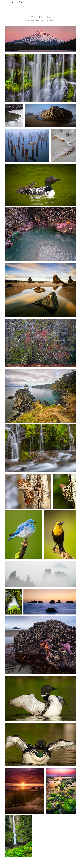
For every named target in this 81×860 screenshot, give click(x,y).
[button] (48, 2)
